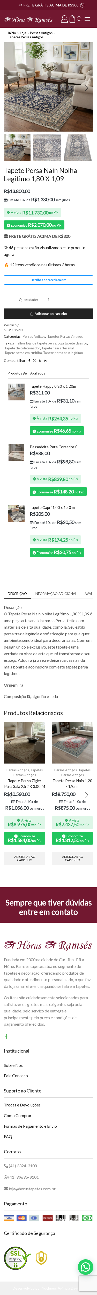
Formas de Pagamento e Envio (30, 1126)
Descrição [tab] (17, 594)
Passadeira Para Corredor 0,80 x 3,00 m (56, 446)
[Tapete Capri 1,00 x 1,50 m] (16, 513)
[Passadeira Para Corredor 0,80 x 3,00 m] (16, 452)
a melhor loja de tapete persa (34, 343)
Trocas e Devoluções (22, 1104)
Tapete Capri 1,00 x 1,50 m (52, 507)
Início (12, 33)
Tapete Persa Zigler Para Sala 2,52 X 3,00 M (24, 783)
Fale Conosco (16, 1075)
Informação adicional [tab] (56, 594)
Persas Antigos (41, 33)
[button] (10, 88)
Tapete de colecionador (22, 348)
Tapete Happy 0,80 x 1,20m (53, 386)
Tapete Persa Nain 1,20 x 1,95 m (72, 783)
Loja (23, 33)
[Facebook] (6, 1036)
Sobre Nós (13, 1065)
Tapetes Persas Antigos (25, 37)
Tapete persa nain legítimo (63, 353)
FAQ (8, 1136)
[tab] (17, 594)
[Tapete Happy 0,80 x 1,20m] (16, 392)
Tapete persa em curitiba (23, 353)
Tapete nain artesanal (57, 348)
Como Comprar (18, 1115)
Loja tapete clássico (72, 343)
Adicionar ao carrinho (51, 314)
